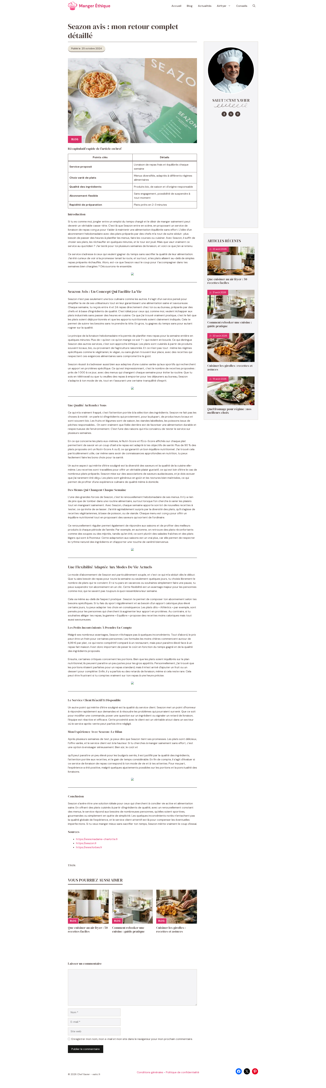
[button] (254, 6)
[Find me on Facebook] (224, 114)
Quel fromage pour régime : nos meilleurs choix (229, 411)
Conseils (241, 6)
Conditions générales (150, 1072)
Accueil (176, 6)
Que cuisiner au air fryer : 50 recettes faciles (88, 930)
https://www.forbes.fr (89, 847)
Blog (190, 6)
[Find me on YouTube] (237, 114)
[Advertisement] (231, 172)
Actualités (204, 6)
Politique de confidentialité (182, 1072)
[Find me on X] (230, 114)
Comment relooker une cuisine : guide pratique (128, 930)
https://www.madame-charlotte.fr (97, 839)
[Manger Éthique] (72, 6)
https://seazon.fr (86, 843)
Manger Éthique (94, 5)
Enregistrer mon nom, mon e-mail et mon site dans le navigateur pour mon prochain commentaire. (132, 1039)
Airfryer (221, 6)
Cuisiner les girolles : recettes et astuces (171, 930)
